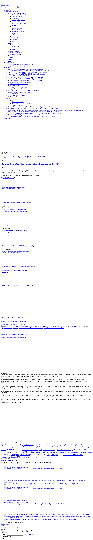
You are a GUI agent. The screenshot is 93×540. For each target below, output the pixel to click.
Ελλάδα (10, 57)
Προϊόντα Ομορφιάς (34, 455)
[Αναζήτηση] (18, 7)
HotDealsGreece (6, 177)
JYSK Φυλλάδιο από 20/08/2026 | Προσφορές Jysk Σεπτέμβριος (18, 285)
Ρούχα (13, 44)
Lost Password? (28, 534)
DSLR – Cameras (17, 38)
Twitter (12, 2)
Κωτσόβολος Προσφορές (19, 15)
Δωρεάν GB (11, 100)
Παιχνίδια (62, 452)
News (19, 447)
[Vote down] (4, 160)
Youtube (25, 2)
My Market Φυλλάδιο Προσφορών (18, 84)
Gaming (14, 34)
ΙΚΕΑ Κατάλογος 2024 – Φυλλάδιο (18, 75)
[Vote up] (5, 160)
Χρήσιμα (7, 98)
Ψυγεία (35, 457)
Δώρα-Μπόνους (82, 447)
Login (2, 538)
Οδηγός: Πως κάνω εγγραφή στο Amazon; (20, 64)
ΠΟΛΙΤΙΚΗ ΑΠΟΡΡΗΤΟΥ (9, 460)
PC (12, 36)
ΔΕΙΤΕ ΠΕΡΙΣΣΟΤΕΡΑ (8, 179)
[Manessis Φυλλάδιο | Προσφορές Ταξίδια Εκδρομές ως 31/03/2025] (24, 157)
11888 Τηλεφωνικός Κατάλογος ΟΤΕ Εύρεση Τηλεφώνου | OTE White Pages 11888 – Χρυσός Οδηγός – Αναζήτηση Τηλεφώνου (45, 110)
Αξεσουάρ (74, 447)
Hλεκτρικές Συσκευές (18, 31)
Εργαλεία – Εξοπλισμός (15, 52)
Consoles (41, 445)
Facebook (6, 2)
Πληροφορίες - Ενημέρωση (78, 452)
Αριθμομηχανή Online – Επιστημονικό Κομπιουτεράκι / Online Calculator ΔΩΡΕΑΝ (32, 116)
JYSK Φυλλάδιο (13, 93)
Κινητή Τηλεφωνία (42, 450)
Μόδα (9, 43)
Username (4, 532)
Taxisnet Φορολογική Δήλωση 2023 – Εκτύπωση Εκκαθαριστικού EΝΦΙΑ (29, 107)
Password (3, 534)
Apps (9, 56)
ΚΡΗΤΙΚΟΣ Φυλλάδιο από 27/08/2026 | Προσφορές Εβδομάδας (18, 266)
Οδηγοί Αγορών (9, 62)
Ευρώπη (10, 59)
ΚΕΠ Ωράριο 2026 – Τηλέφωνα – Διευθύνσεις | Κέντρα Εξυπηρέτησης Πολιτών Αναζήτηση (34, 113)
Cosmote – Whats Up (18, 102)
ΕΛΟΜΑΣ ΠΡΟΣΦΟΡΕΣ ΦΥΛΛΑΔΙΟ (19, 87)
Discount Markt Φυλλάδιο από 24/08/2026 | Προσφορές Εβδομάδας (19, 246)
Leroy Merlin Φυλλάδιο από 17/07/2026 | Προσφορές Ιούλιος (26, 79)
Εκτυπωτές (15, 39)
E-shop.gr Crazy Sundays (19, 20)
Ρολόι (13, 49)
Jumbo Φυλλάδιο (13, 97)
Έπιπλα (55, 447)
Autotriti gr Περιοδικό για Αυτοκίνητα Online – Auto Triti (24, 115)
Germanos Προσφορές (18, 16)
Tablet (13, 26)
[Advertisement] (46, 138)
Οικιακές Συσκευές (17, 30)
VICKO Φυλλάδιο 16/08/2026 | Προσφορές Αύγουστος (24, 90)
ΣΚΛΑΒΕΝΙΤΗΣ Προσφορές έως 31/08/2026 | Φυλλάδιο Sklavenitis (28, 72)
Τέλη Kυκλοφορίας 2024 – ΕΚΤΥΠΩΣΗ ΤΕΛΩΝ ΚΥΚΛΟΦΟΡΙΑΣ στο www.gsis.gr (33, 108)
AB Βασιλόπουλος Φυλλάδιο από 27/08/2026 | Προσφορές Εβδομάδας (28, 70)
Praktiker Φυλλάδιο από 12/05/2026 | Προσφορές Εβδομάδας (26, 77)
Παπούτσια (68, 452)
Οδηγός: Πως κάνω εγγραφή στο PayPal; (20, 66)
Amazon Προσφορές (18, 21)
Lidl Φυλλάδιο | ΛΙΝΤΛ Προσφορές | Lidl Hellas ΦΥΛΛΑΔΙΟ (26, 69)
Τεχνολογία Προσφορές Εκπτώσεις (18, 13)
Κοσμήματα (15, 46)
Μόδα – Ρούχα (8, 118)
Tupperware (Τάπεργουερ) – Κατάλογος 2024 (21, 82)
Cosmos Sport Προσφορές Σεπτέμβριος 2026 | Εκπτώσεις (16, 202)
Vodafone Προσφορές (18, 105)
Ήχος (13, 33)
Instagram (18, 2)
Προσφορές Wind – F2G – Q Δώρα (22, 103)
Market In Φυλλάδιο (14, 85)
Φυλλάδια (7, 67)
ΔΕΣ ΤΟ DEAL (7, 208)
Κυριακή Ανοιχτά (52, 450)
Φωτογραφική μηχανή (28, 457)
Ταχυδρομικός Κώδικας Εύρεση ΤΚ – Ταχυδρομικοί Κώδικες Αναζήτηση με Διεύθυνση (33, 111)
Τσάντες (60, 455)
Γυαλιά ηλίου (15, 48)
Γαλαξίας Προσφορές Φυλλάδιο (17, 89)
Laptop (14, 25)
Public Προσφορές (17, 18)
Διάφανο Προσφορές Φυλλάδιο (17, 95)
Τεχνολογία (52, 454)
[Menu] (1, 121)
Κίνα (9, 61)
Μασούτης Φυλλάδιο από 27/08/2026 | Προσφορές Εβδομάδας (26, 74)
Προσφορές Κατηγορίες (11, 11)
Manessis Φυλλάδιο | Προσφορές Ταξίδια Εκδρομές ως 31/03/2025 (31, 164)
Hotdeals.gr (7, 10)
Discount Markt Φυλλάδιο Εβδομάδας (19, 92)
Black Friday (29, 445)
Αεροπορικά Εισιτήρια (14, 54)
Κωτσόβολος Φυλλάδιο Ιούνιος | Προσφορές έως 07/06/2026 (26, 80)
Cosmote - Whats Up (49, 445)
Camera (37, 445)
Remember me (7, 536)
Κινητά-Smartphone (17, 28)
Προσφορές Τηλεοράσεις (19, 23)
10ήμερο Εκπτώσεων (6, 445)
